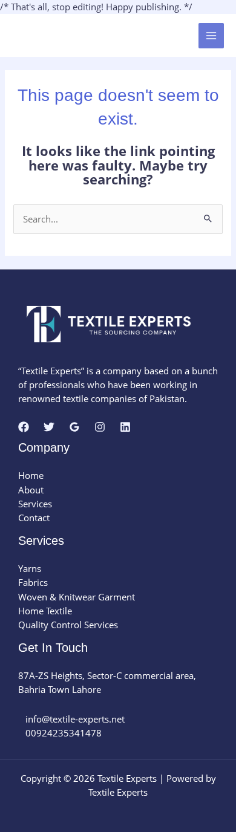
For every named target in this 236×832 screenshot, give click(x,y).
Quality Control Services (68, 625)
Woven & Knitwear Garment (76, 597)
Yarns (29, 568)
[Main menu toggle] (211, 35)
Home (31, 475)
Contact (34, 518)
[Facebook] (23, 426)
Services (35, 504)
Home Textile (45, 611)
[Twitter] (49, 426)
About (31, 490)
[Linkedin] (125, 426)
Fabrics (33, 582)
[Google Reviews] (74, 426)
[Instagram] (99, 426)
